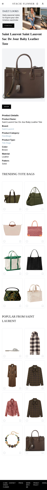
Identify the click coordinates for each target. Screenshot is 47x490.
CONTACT (12, 483)
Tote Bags (6, 143)
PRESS (21, 483)
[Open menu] (3, 3)
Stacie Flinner (23, 3)
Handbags (6, 136)
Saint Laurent (8, 129)
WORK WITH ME (28, 485)
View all (8, 25)
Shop (6, 107)
